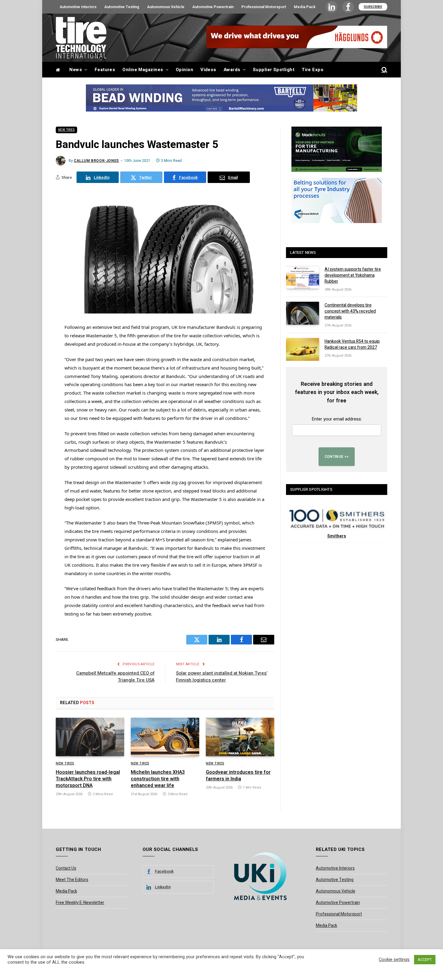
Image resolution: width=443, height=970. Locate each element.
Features (105, 69)
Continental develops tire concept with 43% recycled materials (350, 311)
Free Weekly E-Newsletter (80, 902)
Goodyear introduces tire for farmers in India (238, 776)
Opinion (184, 69)
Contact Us (66, 868)
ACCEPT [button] (425, 959)
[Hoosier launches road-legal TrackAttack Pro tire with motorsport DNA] (90, 737)
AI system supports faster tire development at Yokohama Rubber (353, 275)
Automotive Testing (121, 7)
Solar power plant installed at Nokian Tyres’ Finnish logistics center (221, 676)
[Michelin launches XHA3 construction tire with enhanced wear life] (165, 737)
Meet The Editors (72, 880)
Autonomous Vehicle (165, 7)
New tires (66, 130)
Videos (208, 69)
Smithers (336, 536)
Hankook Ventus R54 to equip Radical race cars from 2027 (352, 345)
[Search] (383, 70)
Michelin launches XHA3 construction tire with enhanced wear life (158, 779)
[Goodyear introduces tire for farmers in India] (240, 737)
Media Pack (305, 7)
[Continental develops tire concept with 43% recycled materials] (302, 313)
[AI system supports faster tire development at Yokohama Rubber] (302, 277)
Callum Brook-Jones (96, 160)
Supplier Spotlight (273, 69)
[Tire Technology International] (81, 37)
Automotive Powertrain (213, 7)
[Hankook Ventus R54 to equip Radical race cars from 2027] (302, 349)
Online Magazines (142, 69)
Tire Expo (312, 69)
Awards (232, 69)
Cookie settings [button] (394, 959)
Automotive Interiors (78, 7)
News (75, 69)
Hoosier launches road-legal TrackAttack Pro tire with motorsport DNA (88, 779)
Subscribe (373, 6)
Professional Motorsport (263, 7)
